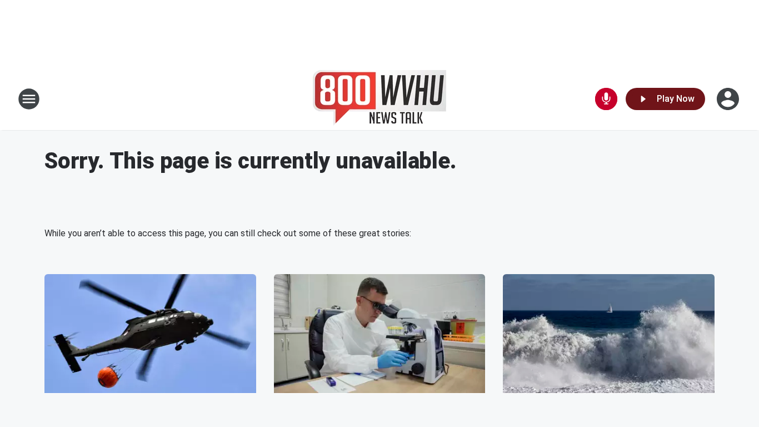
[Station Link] (379, 99)
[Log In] (729, 99)
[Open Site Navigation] (29, 99)
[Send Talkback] (606, 99)
